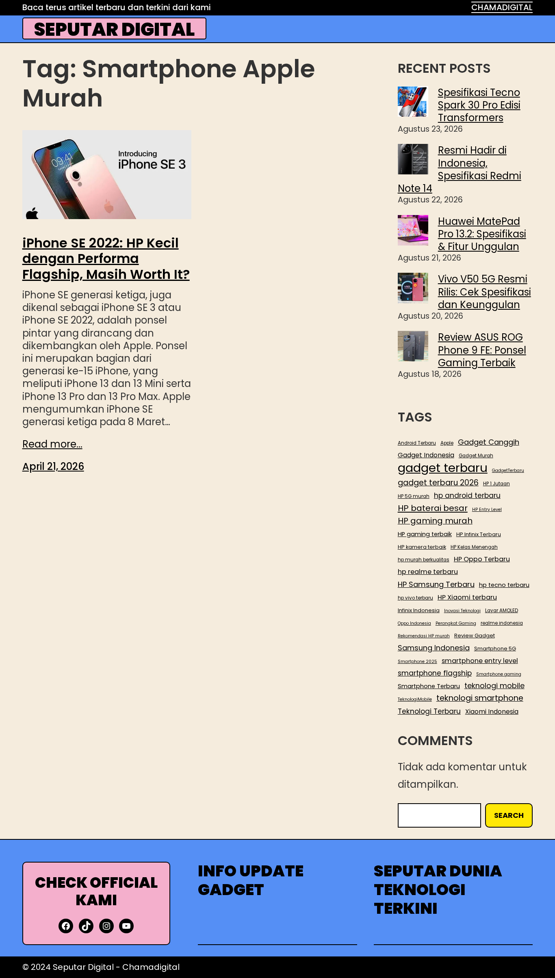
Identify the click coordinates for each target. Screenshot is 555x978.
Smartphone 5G (495, 648)
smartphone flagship (435, 673)
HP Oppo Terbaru (482, 559)
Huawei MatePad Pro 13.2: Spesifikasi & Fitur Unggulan (482, 234)
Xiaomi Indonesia (491, 712)
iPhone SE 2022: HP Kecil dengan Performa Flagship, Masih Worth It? (106, 258)
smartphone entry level (480, 660)
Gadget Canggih (488, 442)
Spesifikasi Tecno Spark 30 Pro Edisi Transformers (479, 105)
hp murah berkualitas (423, 560)
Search (509, 815)
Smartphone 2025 (417, 662)
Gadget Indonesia (426, 455)
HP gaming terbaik (425, 534)
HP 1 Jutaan (496, 484)
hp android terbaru (467, 495)
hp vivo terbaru (415, 598)
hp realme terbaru (428, 571)
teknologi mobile (494, 685)
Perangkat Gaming (456, 623)
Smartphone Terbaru (429, 686)
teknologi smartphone (479, 698)
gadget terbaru (443, 468)
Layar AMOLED (501, 611)
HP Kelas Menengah (474, 547)
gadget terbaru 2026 (438, 483)
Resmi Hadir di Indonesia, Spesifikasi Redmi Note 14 (459, 169)
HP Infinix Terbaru (478, 534)
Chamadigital (151, 967)
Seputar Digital (114, 29)
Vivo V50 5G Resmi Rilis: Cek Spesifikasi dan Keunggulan (484, 291)
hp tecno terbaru (504, 585)
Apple (446, 443)
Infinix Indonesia (419, 610)
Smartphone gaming (498, 674)
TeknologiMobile (415, 699)
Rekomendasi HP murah (424, 636)
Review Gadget (474, 635)
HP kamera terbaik (422, 547)
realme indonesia (502, 623)
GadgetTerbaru (508, 471)
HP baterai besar (433, 508)
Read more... (52, 444)
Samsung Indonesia (434, 647)
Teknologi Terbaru (429, 711)
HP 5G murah (413, 496)
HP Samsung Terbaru (436, 584)
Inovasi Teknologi (462, 611)
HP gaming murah (435, 521)
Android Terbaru (417, 443)
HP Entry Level (487, 510)
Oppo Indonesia (414, 623)
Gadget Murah (476, 456)
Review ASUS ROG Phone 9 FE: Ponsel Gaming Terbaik (482, 349)
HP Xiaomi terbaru (467, 597)
